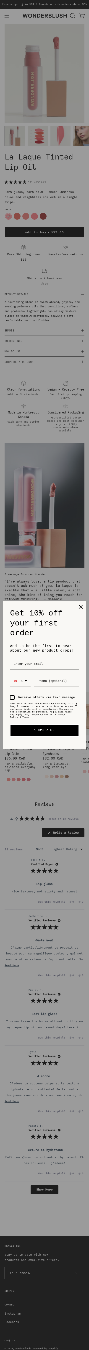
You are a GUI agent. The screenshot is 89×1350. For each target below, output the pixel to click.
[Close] (80, 606)
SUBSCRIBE (44, 730)
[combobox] (20, 681)
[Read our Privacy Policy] (76, 704)
